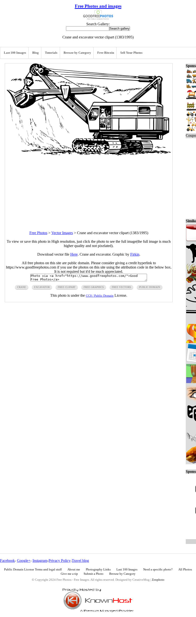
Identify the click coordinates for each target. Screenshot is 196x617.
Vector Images (62, 233)
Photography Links (98, 569)
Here (74, 254)
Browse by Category (77, 52)
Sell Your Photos (131, 52)
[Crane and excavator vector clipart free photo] (89, 154)
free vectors (121, 287)
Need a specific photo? (158, 569)
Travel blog (80, 561)
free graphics (94, 287)
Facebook (7, 561)
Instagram (40, 561)
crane (21, 287)
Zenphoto (158, 579)
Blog (35, 52)
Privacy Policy (60, 561)
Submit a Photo (93, 573)
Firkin (134, 254)
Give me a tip (69, 573)
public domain (149, 287)
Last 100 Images (15, 52)
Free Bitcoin (105, 52)
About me (73, 569)
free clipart (67, 287)
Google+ (23, 561)
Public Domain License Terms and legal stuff (33, 569)
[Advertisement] (88, 188)
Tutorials (51, 52)
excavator (42, 287)
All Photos (185, 569)
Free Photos (38, 233)
